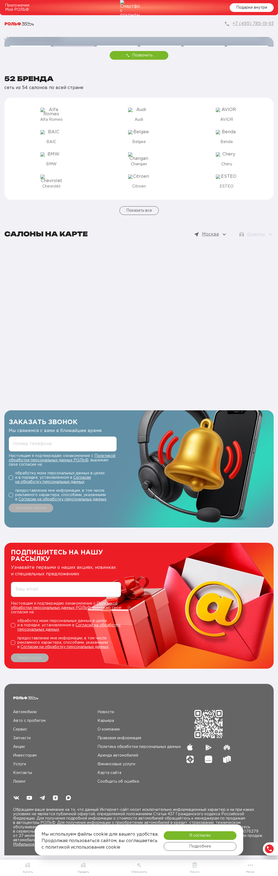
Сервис (20, 729)
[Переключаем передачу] (139, 39)
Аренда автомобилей (117, 755)
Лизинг (19, 781)
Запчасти (22, 738)
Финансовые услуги (116, 764)
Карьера (105, 720)
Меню (250, 872)
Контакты (22, 773)
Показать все (139, 210)
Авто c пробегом (29, 720)
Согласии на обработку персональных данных (62, 499)
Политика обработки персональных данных (139, 746)
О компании (108, 729)
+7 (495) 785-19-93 (253, 24)
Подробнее (200, 846)
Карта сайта (109, 773)
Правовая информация (119, 738)
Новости (105, 712)
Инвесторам (25, 755)
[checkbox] (63, 477)
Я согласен (200, 835)
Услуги (19, 764)
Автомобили (25, 712)
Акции (19, 746)
